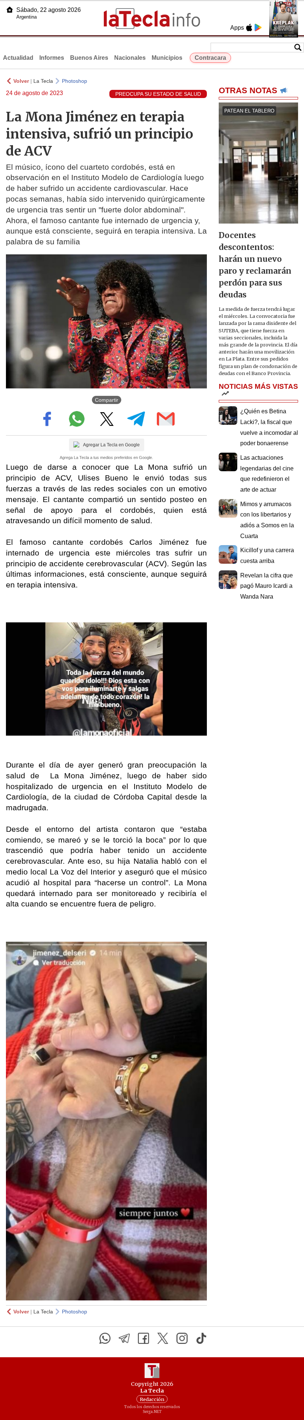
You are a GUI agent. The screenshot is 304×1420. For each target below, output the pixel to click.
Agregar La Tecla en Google (111, 444)
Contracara (210, 58)
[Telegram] (124, 1338)
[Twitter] (162, 1338)
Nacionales (130, 58)
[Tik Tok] (201, 1338)
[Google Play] (258, 27)
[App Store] (249, 27)
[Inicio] (9, 9)
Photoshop (74, 81)
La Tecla (43, 81)
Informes (51, 58)
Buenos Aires (89, 58)
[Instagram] (182, 1338)
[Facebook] (143, 1338)
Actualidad (18, 58)
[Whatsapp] (104, 1338)
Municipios (167, 58)
